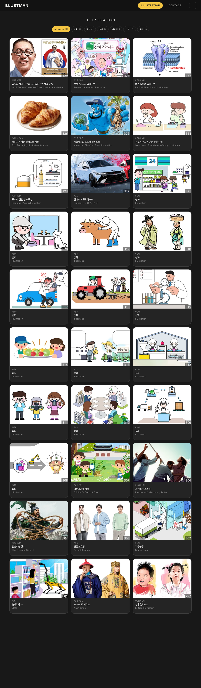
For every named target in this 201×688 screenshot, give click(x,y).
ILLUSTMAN (16, 5)
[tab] (61, 29)
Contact (175, 5)
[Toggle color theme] (192, 5)
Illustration (150, 5)
